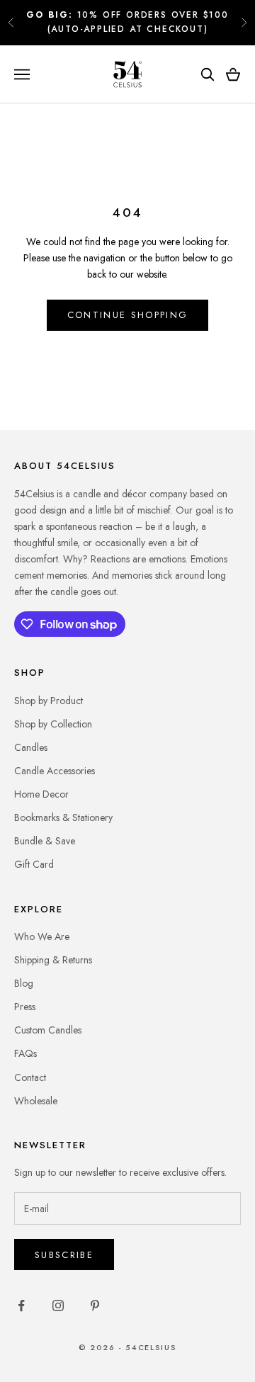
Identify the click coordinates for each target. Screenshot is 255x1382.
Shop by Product (48, 700)
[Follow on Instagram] (58, 1305)
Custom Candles (47, 1030)
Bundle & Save (44, 841)
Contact (30, 1077)
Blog (23, 983)
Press (24, 1006)
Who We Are (41, 936)
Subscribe (64, 1255)
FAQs (25, 1053)
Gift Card (34, 864)
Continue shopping (127, 315)
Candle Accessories (54, 771)
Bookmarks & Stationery (63, 817)
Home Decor (41, 794)
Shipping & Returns (53, 960)
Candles (30, 747)
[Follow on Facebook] (21, 1305)
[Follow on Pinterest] (95, 1305)
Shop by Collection (53, 724)
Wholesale (35, 1101)
